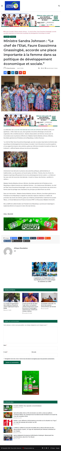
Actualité (11, 31)
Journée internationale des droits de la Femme (28, 129)
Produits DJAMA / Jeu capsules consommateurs (27, 406)
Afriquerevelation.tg (29, 448)
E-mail (6, 352)
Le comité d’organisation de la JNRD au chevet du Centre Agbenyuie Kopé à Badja (11, 306)
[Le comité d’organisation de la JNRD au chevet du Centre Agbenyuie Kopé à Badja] (12, 297)
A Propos (52, 448)
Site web (34, 352)
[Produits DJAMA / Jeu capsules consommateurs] (8, 408)
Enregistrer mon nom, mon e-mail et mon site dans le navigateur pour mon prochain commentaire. (30, 358)
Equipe (57, 448)
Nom (5, 345)
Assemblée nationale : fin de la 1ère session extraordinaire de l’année (48, 305)
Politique (13, 36)
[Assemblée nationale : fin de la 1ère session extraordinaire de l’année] (49, 297)
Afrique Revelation (10, 68)
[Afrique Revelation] (12, 5)
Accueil (6, 31)
